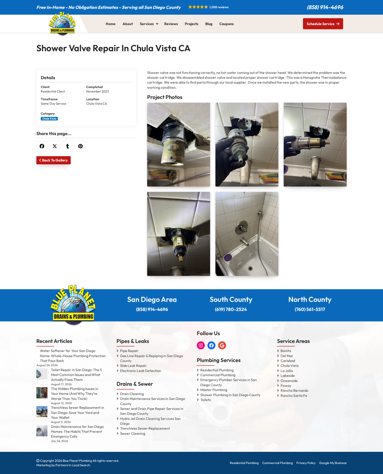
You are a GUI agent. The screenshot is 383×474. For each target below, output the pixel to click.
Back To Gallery (54, 160)
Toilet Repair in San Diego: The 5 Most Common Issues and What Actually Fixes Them (76, 375)
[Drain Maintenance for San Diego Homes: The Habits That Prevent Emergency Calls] (41, 430)
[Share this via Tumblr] (67, 146)
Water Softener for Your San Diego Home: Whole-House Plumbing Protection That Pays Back (73, 355)
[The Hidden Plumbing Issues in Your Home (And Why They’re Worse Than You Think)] (41, 392)
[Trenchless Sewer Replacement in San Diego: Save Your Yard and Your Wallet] (41, 411)
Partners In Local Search (72, 465)
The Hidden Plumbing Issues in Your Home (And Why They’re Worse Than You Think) (74, 393)
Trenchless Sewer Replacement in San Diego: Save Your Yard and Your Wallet (77, 412)
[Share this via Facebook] (41, 146)
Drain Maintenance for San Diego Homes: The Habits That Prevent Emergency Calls (77, 431)
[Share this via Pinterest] (80, 146)
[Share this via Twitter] (54, 146)
